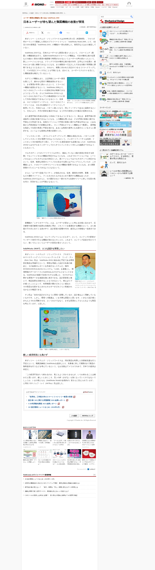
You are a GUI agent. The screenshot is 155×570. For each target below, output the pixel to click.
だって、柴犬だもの (118, 162)
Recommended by (82, 469)
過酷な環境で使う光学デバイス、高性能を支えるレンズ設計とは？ (47, 491)
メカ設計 (31, 13)
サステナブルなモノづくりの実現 (110, 120)
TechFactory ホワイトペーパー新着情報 (37, 475)
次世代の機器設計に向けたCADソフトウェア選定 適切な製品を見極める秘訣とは (52, 483)
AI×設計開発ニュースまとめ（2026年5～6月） (40, 479)
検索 (131, 16)
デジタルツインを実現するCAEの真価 (111, 129)
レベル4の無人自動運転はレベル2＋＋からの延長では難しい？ (121, 173)
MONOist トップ (87, 416)
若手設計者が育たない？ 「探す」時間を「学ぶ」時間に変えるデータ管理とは (51, 487)
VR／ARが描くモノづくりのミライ (110, 138)
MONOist (24, 13)
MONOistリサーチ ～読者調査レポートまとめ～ (114, 111)
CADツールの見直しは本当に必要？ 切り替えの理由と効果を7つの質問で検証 (51, 495)
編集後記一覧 (129, 178)
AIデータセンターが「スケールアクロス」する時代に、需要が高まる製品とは (122, 156)
